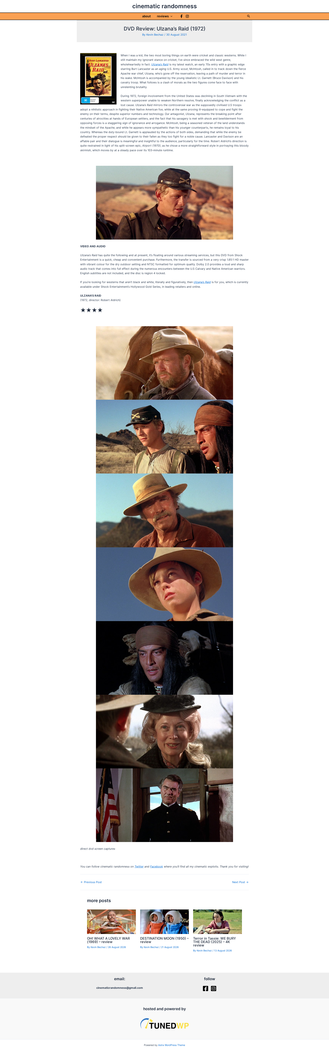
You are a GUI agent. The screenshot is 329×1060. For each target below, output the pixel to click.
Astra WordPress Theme (171, 1045)
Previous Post (91, 882)
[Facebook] (181, 16)
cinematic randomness (164, 6)
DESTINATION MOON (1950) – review (164, 940)
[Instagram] (187, 16)
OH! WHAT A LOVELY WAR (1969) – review (108, 940)
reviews (163, 16)
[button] (170, 16)
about (146, 16)
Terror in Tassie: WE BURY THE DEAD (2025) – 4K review (214, 941)
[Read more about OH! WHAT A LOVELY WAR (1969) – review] (111, 921)
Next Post (240, 882)
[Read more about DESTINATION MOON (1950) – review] (164, 921)
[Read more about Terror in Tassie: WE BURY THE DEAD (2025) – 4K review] (217, 921)
